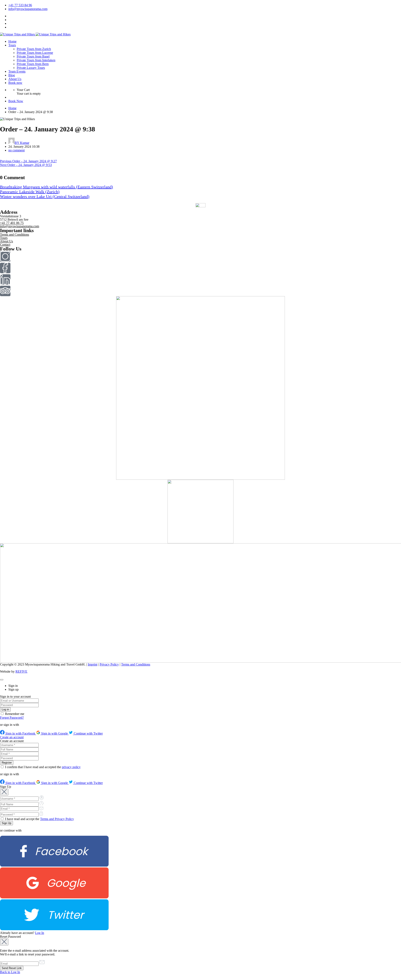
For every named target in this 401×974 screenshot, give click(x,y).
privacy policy (71, 767)
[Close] (1, 679)
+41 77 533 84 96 (20, 5)
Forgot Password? (12, 717)
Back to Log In (10, 972)
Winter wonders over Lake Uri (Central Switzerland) (44, 196)
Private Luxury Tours (31, 67)
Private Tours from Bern (33, 64)
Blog (11, 75)
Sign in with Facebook (20, 733)
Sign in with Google (54, 733)
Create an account (12, 737)
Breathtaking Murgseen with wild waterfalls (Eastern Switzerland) (56, 187)
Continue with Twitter (88, 733)
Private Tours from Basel (33, 56)
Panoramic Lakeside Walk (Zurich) (30, 191)
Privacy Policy (109, 664)
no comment (16, 150)
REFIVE (21, 671)
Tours (12, 45)
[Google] (54, 897)
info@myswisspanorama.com (27, 9)
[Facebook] (54, 865)
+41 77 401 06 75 (12, 223)
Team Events (16, 71)
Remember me (14, 714)
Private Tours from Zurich (34, 49)
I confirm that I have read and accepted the (42, 767)
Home (12, 41)
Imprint (92, 664)
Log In (39, 933)
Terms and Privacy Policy (57, 819)
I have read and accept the (39, 819)
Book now (15, 82)
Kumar (22, 143)
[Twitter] (54, 929)
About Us (14, 79)
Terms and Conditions (14, 234)
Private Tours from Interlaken (36, 60)
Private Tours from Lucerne (35, 52)
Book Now (15, 101)
